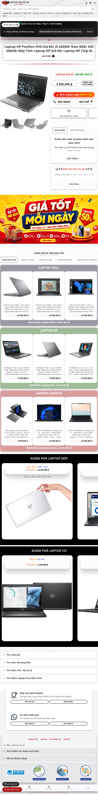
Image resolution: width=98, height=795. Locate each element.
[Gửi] (93, 9)
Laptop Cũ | (18, 13)
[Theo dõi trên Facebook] (85, 745)
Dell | (26, 13)
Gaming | (86, 13)
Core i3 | (43, 13)
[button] (90, 3)
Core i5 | (51, 13)
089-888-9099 (13, 789)
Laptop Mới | (8, 13)
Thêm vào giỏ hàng (87, 83)
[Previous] (4, 92)
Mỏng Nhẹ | (68, 13)
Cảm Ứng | (77, 13)
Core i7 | (58, 13)
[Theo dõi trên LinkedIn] (92, 745)
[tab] (60, 130)
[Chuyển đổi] (4, 655)
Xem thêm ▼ (73, 158)
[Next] (44, 92)
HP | (30, 13)
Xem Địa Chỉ (11, 784)
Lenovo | (36, 13)
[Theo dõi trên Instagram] (88, 745)
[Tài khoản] (86, 3)
